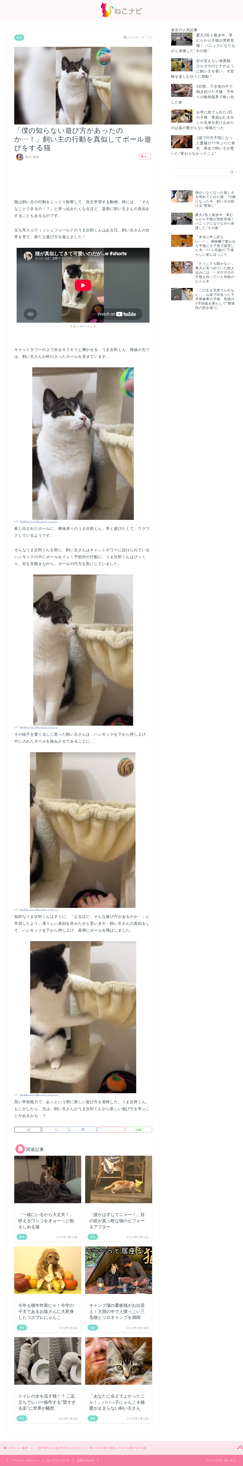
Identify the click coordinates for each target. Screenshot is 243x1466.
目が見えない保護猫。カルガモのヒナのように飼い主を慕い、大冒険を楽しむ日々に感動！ (202, 68)
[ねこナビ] (121, 17)
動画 (19, 37)
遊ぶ (146, 156)
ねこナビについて (58, 1460)
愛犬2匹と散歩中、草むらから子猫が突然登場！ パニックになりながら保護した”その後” (203, 43)
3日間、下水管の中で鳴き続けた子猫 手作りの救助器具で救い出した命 (202, 94)
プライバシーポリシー (25, 1460)
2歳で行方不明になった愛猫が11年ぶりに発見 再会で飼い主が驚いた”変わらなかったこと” (203, 145)
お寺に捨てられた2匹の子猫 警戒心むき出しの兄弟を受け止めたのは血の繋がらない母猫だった (202, 120)
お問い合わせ (85, 1460)
